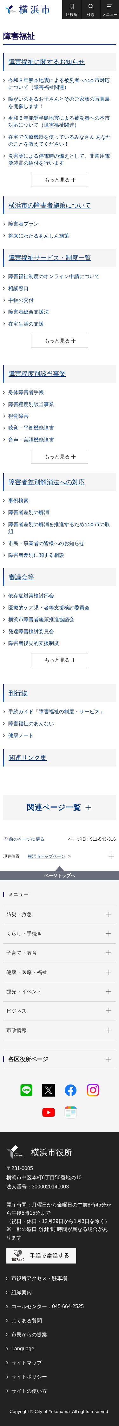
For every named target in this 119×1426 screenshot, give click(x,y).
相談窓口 (18, 288)
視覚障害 (18, 416)
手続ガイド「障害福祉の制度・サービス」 (56, 711)
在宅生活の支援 (26, 324)
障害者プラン (23, 223)
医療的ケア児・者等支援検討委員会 (48, 607)
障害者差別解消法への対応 (47, 482)
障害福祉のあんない (31, 723)
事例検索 (18, 500)
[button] (71, 9)
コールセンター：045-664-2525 (47, 1306)
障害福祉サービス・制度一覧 (50, 257)
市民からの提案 (29, 1334)
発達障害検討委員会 (31, 631)
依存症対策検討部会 (31, 595)
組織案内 (21, 1292)
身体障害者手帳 (26, 392)
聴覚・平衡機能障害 (31, 427)
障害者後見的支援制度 (33, 643)
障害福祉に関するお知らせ (47, 61)
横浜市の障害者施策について (50, 205)
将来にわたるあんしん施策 (38, 236)
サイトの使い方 (29, 1391)
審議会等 (21, 577)
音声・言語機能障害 (31, 439)
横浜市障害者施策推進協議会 (41, 619)
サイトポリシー (29, 1376)
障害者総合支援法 (28, 312)
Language (22, 1348)
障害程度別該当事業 (37, 373)
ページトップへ (59, 875)
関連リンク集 (28, 757)
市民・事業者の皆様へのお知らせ (46, 543)
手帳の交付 (21, 300)
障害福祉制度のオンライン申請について (54, 276)
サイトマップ (26, 1363)
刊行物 (18, 693)
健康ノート (21, 735)
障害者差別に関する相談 (36, 555)
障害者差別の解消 (28, 512)
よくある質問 (26, 1320)
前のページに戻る (26, 839)
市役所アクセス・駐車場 (39, 1278)
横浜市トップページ (46, 856)
